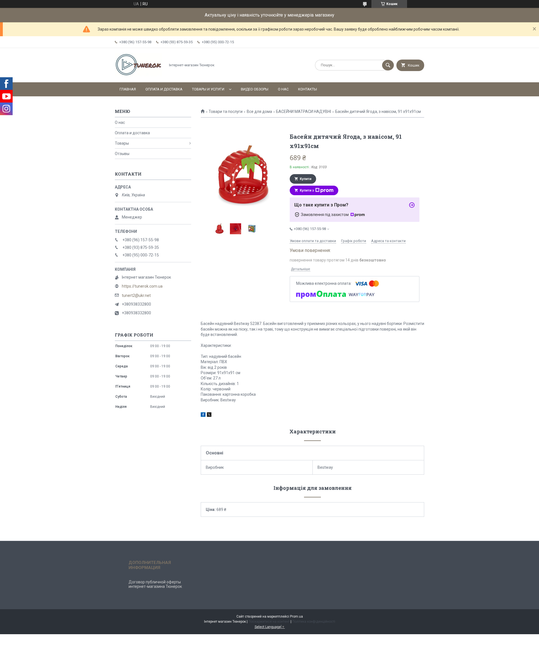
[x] (209, 415)
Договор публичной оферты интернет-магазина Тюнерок (155, 584)
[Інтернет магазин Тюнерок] (139, 75)
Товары (122, 143)
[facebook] (203, 415)
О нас (283, 89)
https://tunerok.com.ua (142, 286)
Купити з (307, 190)
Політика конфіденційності (313, 622)
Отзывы (122, 153)
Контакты (307, 89)
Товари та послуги (226, 111)
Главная (128, 89)
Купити (305, 179)
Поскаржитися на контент (269, 622)
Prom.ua (296, 616)
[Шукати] (388, 65)
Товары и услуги (208, 89)
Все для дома (259, 111)
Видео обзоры (254, 89)
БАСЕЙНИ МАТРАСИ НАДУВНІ (303, 111)
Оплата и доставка (163, 89)
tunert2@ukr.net (136, 295)
